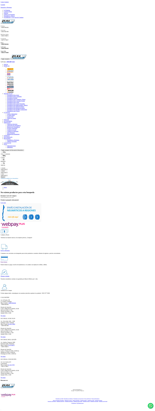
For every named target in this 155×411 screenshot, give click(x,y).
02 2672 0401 (11, 324)
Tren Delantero (11, 132)
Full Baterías (73, 403)
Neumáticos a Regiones (13, 140)
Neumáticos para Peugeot (52, 401)
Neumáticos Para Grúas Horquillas (16, 103)
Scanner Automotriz (12, 128)
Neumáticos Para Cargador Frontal (16, 101)
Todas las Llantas (11, 118)
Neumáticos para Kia (86, 401)
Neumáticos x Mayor (9, 16)
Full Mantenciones (80, 403)
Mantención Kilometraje (13, 134)
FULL (5, 144)
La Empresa (7, 10)
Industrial (3, 161)
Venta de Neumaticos (95, 398)
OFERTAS (7, 135)
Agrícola (3, 165)
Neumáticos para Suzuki (94, 401)
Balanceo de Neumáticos (13, 127)
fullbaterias (10, 147)
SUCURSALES (8, 137)
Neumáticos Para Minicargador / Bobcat (17, 105)
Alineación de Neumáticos (14, 125)
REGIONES (7, 138)
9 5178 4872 (11, 345)
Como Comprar (5, 2)
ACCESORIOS (8, 121)
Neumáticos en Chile (59, 398)
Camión (3, 157)
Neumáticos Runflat (12, 98)
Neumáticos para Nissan (69, 401)
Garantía (3, 4)
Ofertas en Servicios (12, 124)
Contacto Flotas (8, 11)
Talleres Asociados (12, 141)
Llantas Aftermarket (12, 114)
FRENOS (6, 119)
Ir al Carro (3, 202)
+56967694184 (12, 303)
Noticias (6, 13)
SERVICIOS (7, 122)
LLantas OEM (11, 115)
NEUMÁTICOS (8, 93)
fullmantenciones (11, 146)
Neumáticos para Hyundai (103, 401)
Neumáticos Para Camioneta (14, 96)
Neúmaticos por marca (68, 400)
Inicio (5, 187)
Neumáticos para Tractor (13, 111)
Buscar (3, 177)
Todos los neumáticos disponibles (58, 400)
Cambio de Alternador (12, 131)
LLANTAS (7, 112)
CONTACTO (7, 143)
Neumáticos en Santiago (68, 398)
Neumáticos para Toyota (60, 401)
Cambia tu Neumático (76, 400)
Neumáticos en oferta (91, 400)
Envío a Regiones (87, 398)
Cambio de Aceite (11, 130)
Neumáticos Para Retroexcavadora (16, 108)
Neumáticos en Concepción (79, 398)
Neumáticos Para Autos (13, 95)
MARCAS (6, 66)
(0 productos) (13, 17)
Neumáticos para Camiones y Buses (16, 99)
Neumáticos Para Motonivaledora (15, 106)
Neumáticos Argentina (98, 400)
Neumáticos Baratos (83, 400)
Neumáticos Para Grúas (13, 102)
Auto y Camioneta (5, 154)
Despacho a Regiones (6, 7)
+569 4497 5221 (10, 61)
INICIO (6, 64)
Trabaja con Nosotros (9, 14)
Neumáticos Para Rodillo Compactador (17, 109)
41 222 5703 (11, 365)
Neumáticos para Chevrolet (78, 401)
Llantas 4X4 (10, 117)
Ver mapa (3, 315)
